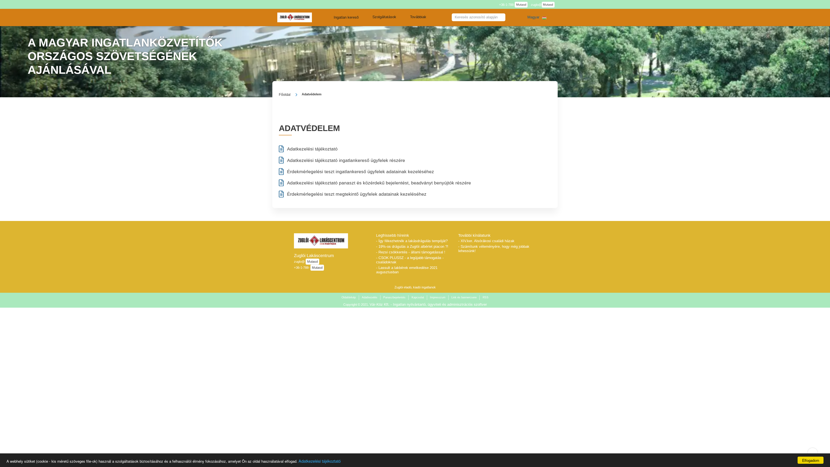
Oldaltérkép (349, 297)
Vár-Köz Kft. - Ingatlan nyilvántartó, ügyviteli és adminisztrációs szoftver (428, 304)
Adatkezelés (369, 297)
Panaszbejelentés (394, 297)
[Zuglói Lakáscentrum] (294, 17)
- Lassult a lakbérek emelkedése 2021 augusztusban (406, 270)
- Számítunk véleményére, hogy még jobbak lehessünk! (493, 249)
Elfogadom (810, 460)
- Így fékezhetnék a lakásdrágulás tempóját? (412, 241)
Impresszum (437, 297)
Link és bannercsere (464, 297)
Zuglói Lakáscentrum (314, 255)
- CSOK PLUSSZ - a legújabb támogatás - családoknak (410, 260)
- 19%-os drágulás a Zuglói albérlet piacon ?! (412, 247)
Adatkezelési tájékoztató (319, 461)
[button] (346, 17)
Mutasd (521, 4)
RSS (485, 297)
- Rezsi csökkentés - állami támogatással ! (410, 252)
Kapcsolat (418, 297)
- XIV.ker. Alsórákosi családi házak (486, 241)
